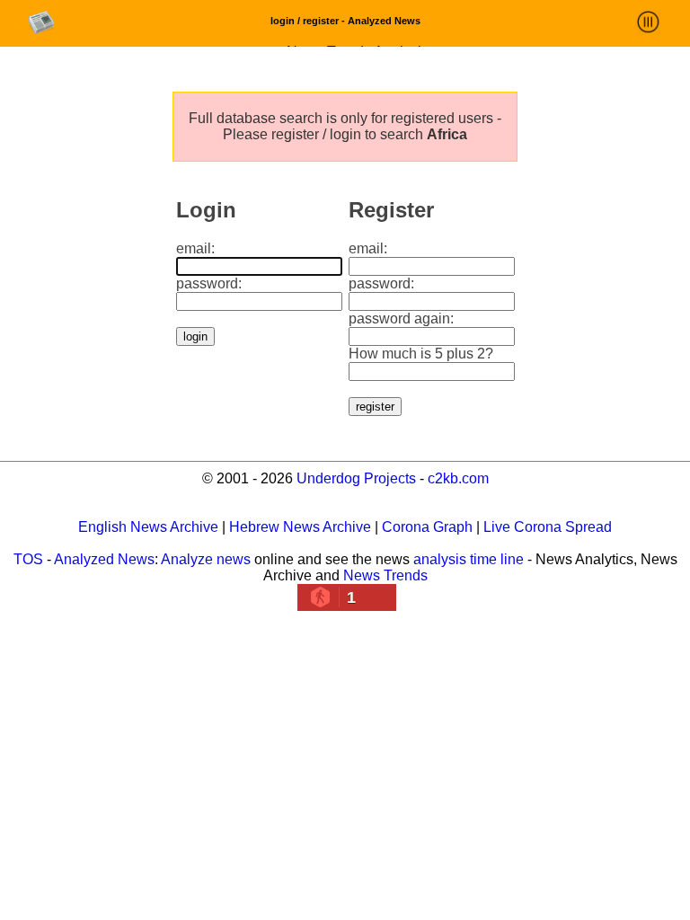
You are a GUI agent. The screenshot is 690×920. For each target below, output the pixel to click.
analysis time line (468, 559)
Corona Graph (427, 527)
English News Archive (148, 527)
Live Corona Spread (547, 527)
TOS (28, 559)
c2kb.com (458, 478)
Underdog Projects (356, 478)
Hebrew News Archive (300, 527)
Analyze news (206, 559)
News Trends (385, 575)
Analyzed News (104, 559)
